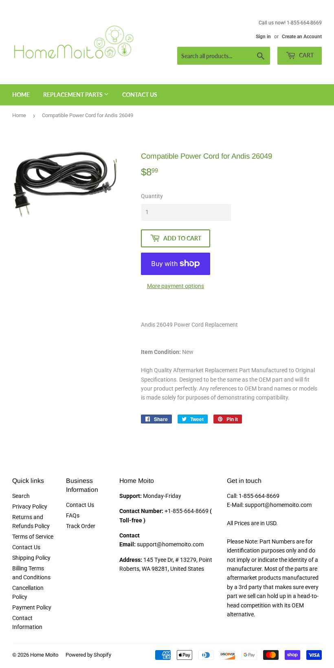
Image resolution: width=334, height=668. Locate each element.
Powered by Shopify (88, 655)
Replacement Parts (73, 94)
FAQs (72, 515)
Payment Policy (31, 607)
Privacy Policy (29, 506)
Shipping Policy (31, 557)
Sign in (263, 36)
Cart (306, 55)
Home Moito (44, 655)
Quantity (152, 196)
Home (21, 94)
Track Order (80, 526)
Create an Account (302, 36)
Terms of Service (32, 536)
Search (21, 496)
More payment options (175, 286)
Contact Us (139, 94)
